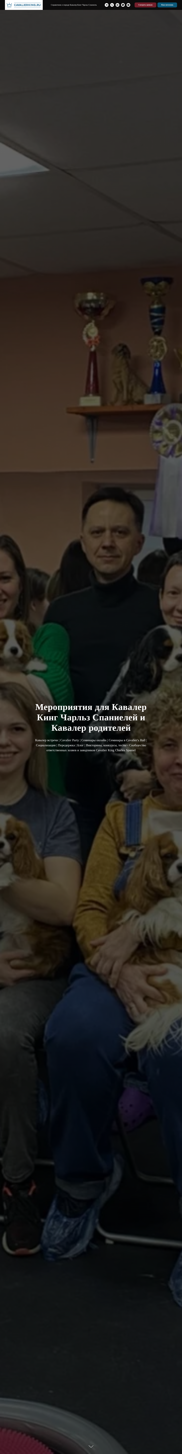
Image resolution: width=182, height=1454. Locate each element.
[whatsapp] (123, 5)
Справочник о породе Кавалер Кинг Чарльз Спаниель (74, 5)
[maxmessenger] (117, 5)
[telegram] (106, 5)
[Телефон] (112, 5)
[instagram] (128, 5)
